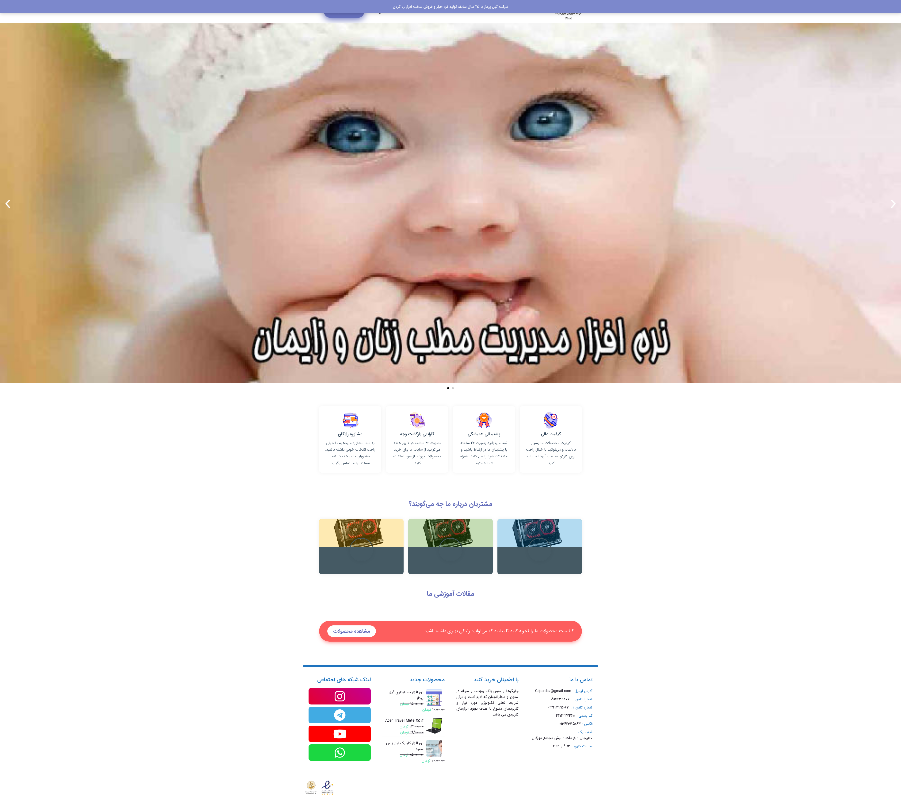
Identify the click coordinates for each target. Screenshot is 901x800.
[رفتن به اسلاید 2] (448, 388)
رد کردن (399, 7)
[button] (7, 204)
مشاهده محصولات (351, 631)
